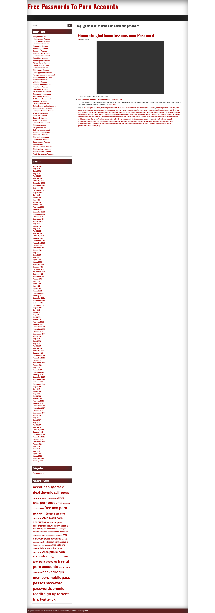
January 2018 (38, 403)
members (41, 578)
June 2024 (37, 226)
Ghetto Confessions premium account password (163, 114)
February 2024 (38, 236)
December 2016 (39, 434)
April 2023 (37, 260)
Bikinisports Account (41, 70)
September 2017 (39, 413)
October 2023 (38, 245)
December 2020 (39, 327)
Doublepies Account (41, 104)
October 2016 (38, 439)
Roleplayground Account (42, 77)
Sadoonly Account (40, 51)
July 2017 (36, 418)
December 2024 (39, 212)
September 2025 (39, 190)
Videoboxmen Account (42, 84)
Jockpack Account (40, 118)
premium (60, 589)
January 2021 (38, 324)
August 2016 (37, 444)
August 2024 (37, 221)
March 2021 (37, 320)
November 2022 (39, 272)
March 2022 (37, 291)
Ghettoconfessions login (155, 117)
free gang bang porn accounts (104, 110)
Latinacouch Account (41, 65)
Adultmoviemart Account (42, 147)
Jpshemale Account (40, 135)
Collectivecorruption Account (44, 106)
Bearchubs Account (40, 89)
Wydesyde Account (40, 113)
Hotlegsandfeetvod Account (43, 111)
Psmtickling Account (41, 96)
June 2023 (37, 255)
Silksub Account (39, 125)
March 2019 (37, 370)
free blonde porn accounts (146, 108)
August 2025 (37, 193)
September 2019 (39, 363)
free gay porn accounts (54, 535)
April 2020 (37, 346)
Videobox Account (40, 82)
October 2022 (38, 274)
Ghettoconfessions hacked (136, 117)
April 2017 (37, 425)
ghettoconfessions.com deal (110, 121)
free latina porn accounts (164, 110)
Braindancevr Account (41, 53)
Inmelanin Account (40, 68)
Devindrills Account (40, 46)
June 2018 (37, 391)
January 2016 (38, 461)
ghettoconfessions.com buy (141, 119)
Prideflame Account (40, 87)
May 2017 (36, 422)
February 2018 (38, 401)
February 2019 (38, 372)
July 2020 (36, 339)
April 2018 (37, 396)
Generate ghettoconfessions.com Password (116, 35)
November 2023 (39, 243)
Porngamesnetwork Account (44, 75)
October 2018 (38, 382)
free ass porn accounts (109, 108)
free (61, 492)
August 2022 (37, 279)
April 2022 (37, 288)
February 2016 (38, 458)
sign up (50, 594)
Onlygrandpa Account (41, 130)
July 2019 (36, 367)
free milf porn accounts (117, 112)
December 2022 (39, 269)
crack (59, 487)
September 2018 (39, 384)
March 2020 (37, 348)
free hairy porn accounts (124, 110)
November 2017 (39, 408)
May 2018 (36, 394)
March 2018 (37, 399)
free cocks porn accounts (44, 529)
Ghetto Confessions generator (134, 114)
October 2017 (38, 410)
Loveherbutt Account (41, 139)
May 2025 (36, 200)
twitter (45, 599)
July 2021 (36, 310)
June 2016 (37, 449)
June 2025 (37, 197)
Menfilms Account (40, 101)
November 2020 (39, 329)
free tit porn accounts (172, 112)
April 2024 (37, 231)
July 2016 (36, 446)
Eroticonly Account (40, 49)
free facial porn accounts (49, 532)
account (40, 487)
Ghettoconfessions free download (114, 117)
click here (112, 105)
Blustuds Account (40, 116)
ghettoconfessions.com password (137, 123)
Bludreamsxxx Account (42, 151)
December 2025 (39, 183)
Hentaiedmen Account (41, 123)
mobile (55, 578)
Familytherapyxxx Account (43, 154)
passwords (42, 589)
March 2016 (37, 456)
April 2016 (37, 454)
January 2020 (38, 353)
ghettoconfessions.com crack (88, 121)
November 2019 (39, 358)
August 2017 (37, 415)
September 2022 (39, 276)
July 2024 (36, 224)
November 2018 (39, 379)
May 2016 (36, 451)
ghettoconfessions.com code (162, 119)
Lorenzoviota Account (41, 41)
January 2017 (38, 432)
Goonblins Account (40, 58)
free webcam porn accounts (88, 114)
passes (39, 583)
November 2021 (39, 300)
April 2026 (37, 176)
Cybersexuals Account (41, 142)
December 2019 (39, 355)
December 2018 (39, 377)
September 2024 (39, 219)
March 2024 (37, 233)
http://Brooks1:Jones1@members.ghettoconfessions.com (100, 99)
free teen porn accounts (155, 112)
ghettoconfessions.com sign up (89, 126)
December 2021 (39, 298)
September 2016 (39, 442)
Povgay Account (39, 128)
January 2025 (38, 209)
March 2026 (37, 178)
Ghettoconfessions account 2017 (90, 117)
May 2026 (36, 174)
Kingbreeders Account (41, 39)
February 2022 (38, 293)
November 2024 (39, 214)
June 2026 (37, 171)
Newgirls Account (40, 144)
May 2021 (36, 315)
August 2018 (37, 387)
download (49, 492)
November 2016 (39, 437)
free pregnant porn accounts (136, 112)
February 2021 (38, 322)
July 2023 (36, 253)
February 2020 (38, 351)
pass (66, 578)
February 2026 (38, 181)
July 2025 (36, 195)
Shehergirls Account (41, 137)
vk (53, 599)
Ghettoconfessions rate (99, 119)
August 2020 (37, 336)
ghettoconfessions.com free (163, 121)
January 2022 (38, 296)
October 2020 (38, 332)
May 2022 (36, 286)
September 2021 (39, 305)
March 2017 (37, 427)
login (59, 572)
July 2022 (36, 281)
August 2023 (37, 250)
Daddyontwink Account (42, 94)
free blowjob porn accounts (165, 108)
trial (36, 599)
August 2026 (37, 166)
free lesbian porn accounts (98, 112)
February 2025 (38, 207)
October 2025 (38, 188)
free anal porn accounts (92, 108)
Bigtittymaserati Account (42, 108)
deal (36, 492)
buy (50, 487)
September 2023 (39, 248)
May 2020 (36, 343)
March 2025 (37, 205)
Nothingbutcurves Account (43, 132)
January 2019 (38, 375)
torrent (63, 594)
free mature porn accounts (42, 545)
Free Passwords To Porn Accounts (73, 6)
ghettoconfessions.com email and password (136, 121)
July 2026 (36, 169)
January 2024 (38, 238)
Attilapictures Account (41, 63)
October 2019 (38, 360)
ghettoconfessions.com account (119, 119)
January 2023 (38, 267)
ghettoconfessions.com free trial (89, 123)
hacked (48, 572)
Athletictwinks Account (42, 92)
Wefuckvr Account (40, 120)
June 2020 (37, 341)
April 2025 (37, 202)
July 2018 (36, 389)
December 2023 (39, 241)
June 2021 (37, 312)
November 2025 (39, 185)
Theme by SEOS (83, 611)
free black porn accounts (127, 108)
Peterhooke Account (41, 44)
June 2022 (37, 284)
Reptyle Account (39, 37)
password (54, 583)
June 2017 (37, 420)
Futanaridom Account (41, 56)
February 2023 (38, 265)
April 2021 (37, 317)
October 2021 (38, 303)
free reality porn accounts (54, 557)
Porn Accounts (38, 473)
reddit (38, 594)
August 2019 (37, 365)
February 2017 (38, 430)
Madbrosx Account (40, 80)
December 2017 (39, 406)
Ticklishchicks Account (42, 99)
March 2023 (37, 262)
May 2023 (36, 257)
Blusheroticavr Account (42, 149)
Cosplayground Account (42, 72)
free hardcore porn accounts (144, 110)
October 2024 (38, 217)
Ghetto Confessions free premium (111, 114)
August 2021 (37, 308)
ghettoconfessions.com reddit (160, 123)
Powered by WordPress (69, 611)
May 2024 (36, 229)
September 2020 (39, 334)
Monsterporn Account (41, 61)
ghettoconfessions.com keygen (113, 123)
